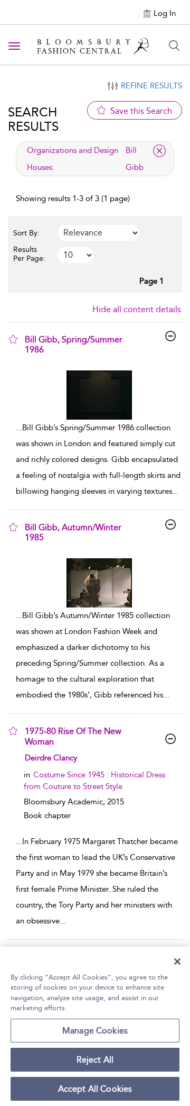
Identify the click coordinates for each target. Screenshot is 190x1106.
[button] (13, 339)
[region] (95, 1026)
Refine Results (151, 85)
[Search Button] (174, 45)
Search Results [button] (33, 119)
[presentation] (99, 395)
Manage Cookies (95, 1031)
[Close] (177, 961)
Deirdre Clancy (51, 758)
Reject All (95, 1060)
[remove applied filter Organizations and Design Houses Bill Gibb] (159, 150)
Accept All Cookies (95, 1089)
